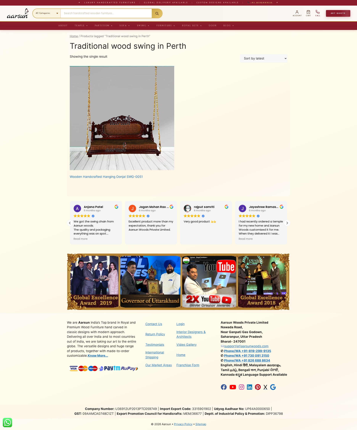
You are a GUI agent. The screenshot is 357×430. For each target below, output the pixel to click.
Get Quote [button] (338, 13)
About (63, 25)
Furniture (166, 25)
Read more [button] (191, 239)
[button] (287, 223)
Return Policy (155, 334)
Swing (143, 25)
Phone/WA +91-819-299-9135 (247, 351)
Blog (228, 25)
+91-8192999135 (261, 3)
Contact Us (153, 324)
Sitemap (200, 424)
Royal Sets (192, 25)
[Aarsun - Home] (18, 13)
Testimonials (154, 344)
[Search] (157, 13)
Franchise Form (187, 365)
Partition (104, 25)
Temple (81, 25)
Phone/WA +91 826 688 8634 (247, 360)
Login (180, 324)
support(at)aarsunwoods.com (246, 346)
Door (213, 25)
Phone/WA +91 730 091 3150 (246, 355)
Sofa (125, 25)
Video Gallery (186, 344)
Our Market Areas (158, 365)
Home (74, 36)
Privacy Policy (183, 424)
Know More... (98, 355)
